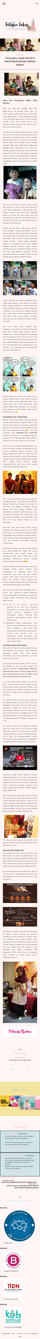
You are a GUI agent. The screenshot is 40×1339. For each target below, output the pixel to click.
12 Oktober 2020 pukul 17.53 (17, 1171)
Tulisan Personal (24, 1060)
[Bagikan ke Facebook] (11, 1065)
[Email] (11, 1069)
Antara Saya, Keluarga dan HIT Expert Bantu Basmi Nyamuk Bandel (23, 1187)
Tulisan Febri (6, 1333)
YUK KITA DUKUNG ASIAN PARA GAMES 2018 (18, 1182)
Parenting (13, 1060)
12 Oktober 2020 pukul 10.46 (17, 1147)
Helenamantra (11, 1134)
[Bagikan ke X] (28, 1065)
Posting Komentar (7, 1177)
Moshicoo (35, 1333)
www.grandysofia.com (14, 1156)
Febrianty (20, 1053)
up (20, 1336)
